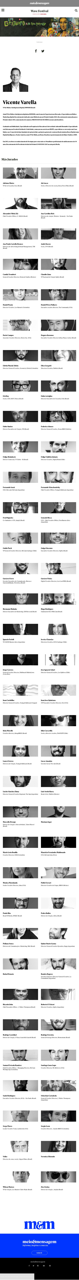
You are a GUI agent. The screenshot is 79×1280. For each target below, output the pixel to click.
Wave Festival (39, 11)
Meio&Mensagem (39, 3)
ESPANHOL (43, 14)
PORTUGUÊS (36, 14)
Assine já (39, 1253)
